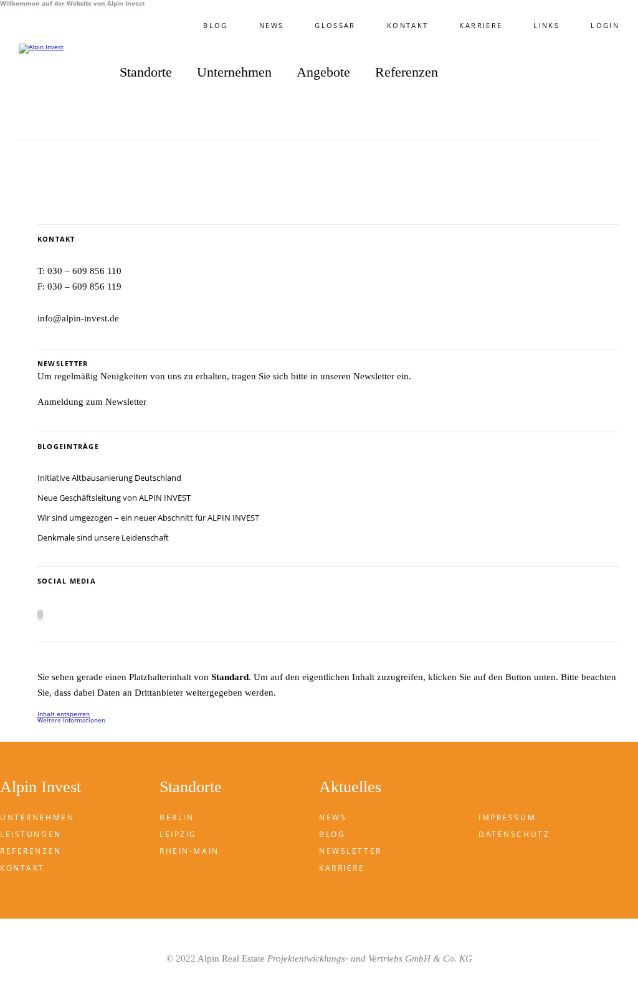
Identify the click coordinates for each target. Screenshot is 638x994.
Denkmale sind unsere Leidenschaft (103, 537)
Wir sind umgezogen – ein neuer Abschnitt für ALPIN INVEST (148, 517)
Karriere (480, 25)
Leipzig (178, 834)
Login (605, 25)
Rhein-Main (189, 851)
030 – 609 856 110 (84, 271)
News (271, 25)
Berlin (177, 817)
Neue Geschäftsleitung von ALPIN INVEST (114, 497)
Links (546, 25)
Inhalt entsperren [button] (63, 713)
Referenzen (406, 72)
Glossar (335, 25)
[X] (40, 615)
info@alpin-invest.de (78, 318)
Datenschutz (514, 834)
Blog (215, 25)
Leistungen (31, 834)
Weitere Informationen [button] (71, 720)
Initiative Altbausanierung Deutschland (109, 477)
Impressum (507, 817)
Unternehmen (37, 817)
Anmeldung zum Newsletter (91, 402)
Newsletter (350, 851)
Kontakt (408, 25)
